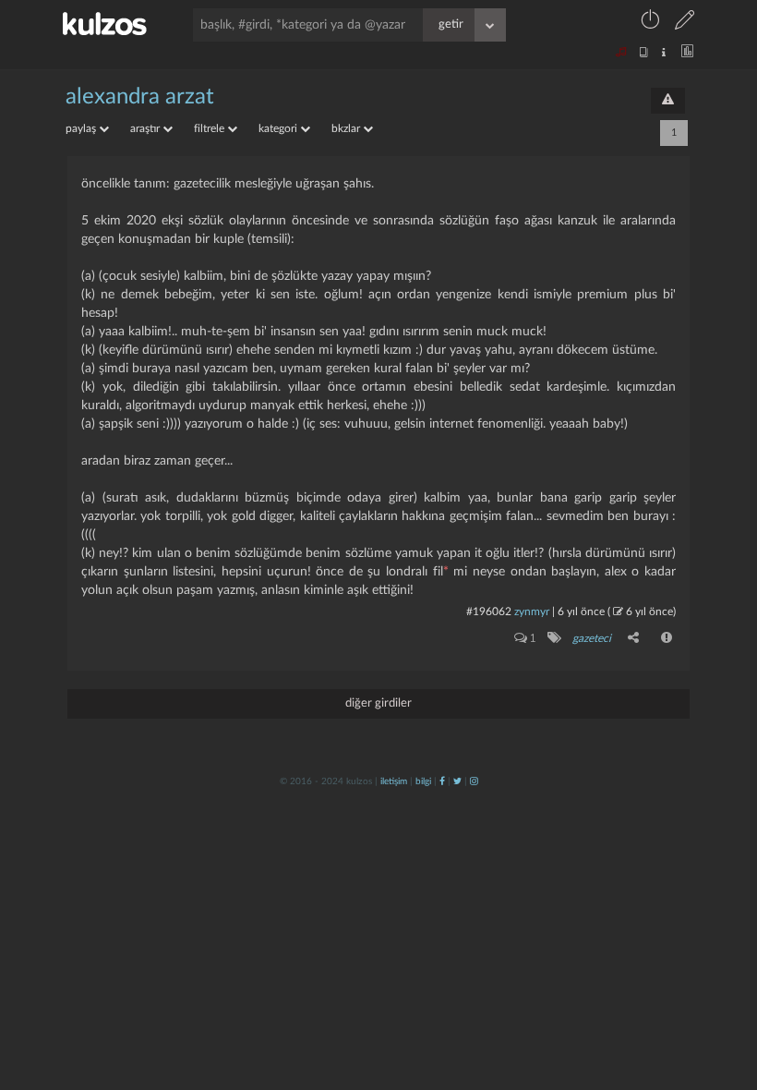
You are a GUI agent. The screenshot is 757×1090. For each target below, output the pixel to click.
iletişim (393, 781)
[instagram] (474, 781)
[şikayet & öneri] (668, 101)
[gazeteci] (553, 637)
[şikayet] (667, 637)
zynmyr (531, 611)
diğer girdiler (378, 703)
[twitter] (457, 781)
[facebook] (442, 781)
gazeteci (591, 638)
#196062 (488, 611)
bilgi (423, 781)
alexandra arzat (140, 97)
